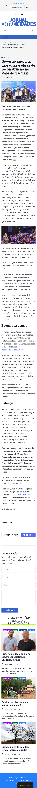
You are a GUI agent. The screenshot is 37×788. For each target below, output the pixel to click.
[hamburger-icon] (5, 37)
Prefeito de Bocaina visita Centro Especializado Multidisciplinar (15, 656)
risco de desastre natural (12, 350)
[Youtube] (21, 14)
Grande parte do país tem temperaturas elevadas (15, 748)
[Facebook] (15, 14)
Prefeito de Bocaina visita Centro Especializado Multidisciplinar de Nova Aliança (18, 6)
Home (3, 42)
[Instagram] (18, 14)
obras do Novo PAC (20, 495)
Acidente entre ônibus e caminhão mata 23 (14, 703)
